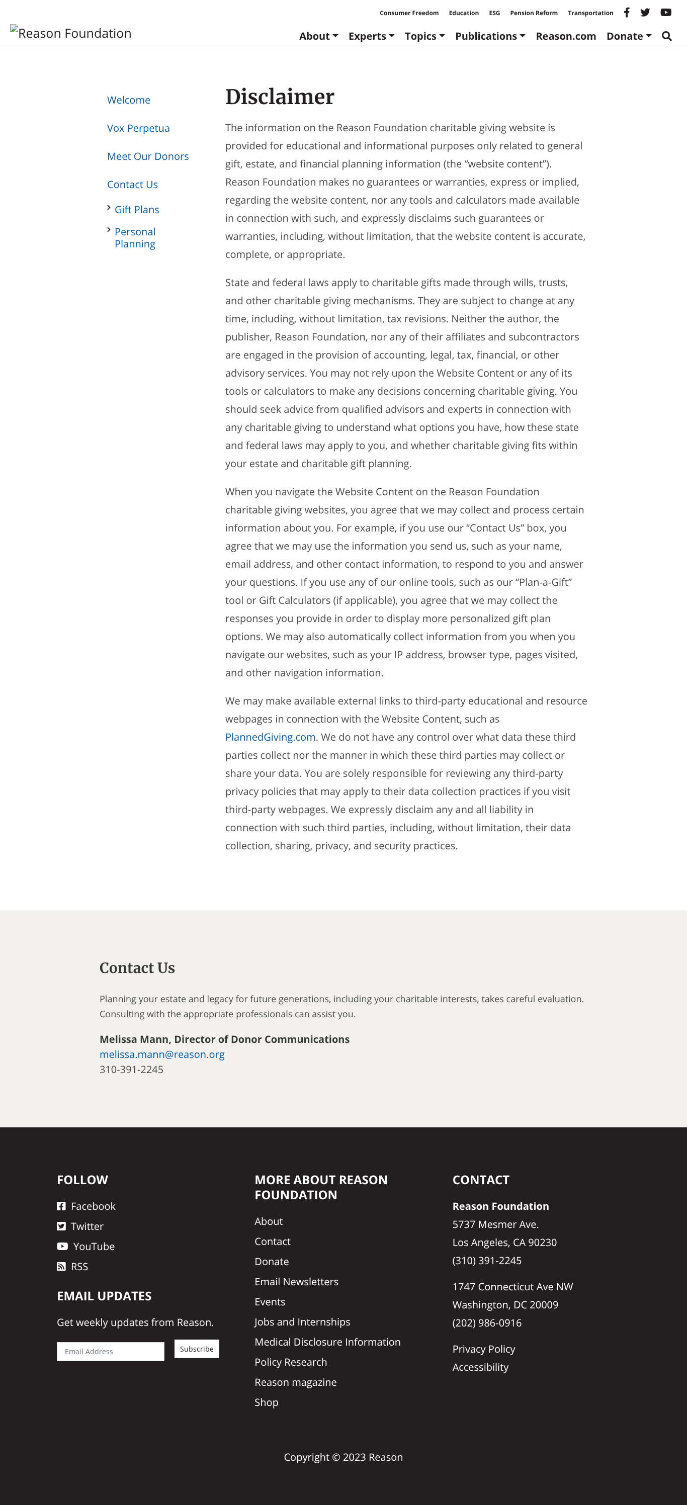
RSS (79, 1266)
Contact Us (132, 184)
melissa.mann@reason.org (162, 1054)
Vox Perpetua (138, 128)
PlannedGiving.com (270, 737)
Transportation (591, 13)
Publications (486, 36)
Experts (367, 36)
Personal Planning (135, 237)
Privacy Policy (484, 1349)
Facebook (93, 1206)
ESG (494, 13)
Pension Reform (534, 13)
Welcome (128, 100)
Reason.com (566, 36)
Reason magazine (295, 1382)
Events (269, 1301)
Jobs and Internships (302, 1322)
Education (464, 13)
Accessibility (481, 1367)
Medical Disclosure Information (327, 1342)
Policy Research (290, 1362)
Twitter (87, 1226)
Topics (421, 36)
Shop (266, 1402)
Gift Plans (137, 209)
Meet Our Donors (148, 156)
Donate (625, 36)
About (314, 36)
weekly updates (112, 1322)
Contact (272, 1241)
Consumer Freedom (409, 13)
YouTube (94, 1246)
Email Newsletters (296, 1281)
